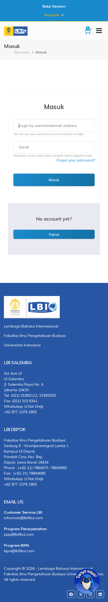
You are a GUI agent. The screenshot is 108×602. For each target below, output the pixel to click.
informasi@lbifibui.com (23, 517)
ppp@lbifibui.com (19, 534)
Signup (54, 234)
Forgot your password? (75, 160)
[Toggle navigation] (99, 31)
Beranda (21, 52)
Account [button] (52, 15)
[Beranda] (16, 30)
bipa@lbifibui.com (19, 551)
